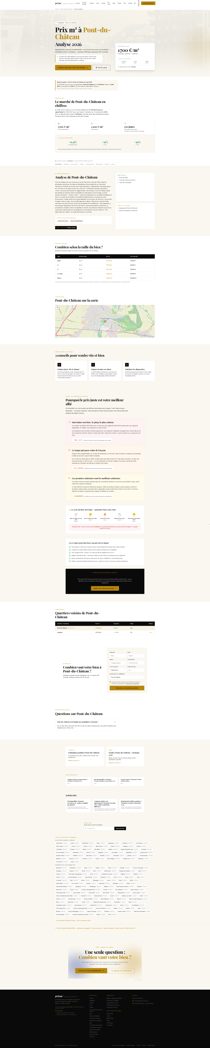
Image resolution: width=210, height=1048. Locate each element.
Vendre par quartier (94, 1018)
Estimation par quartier (95, 1020)
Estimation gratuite (119, 928)
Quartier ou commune (117, 674)
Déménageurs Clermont (113, 1005)
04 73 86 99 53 (139, 998)
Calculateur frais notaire (95, 1025)
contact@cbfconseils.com (141, 1001)
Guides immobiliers (94, 1016)
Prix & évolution (74, 164)
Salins (108, 1020)
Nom (128, 652)
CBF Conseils (69, 1007)
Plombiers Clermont (112, 1007)
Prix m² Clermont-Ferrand (66, 9)
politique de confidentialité (132, 683)
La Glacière (110, 1025)
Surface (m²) (131, 666)
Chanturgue (110, 1023)
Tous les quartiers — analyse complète (102, 928)
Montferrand (110, 1018)
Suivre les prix (120, 828)
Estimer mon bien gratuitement (90, 971)
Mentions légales (130, 1045)
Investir (103, 3)
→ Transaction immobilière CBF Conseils (65, 1012)
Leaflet (144, 336)
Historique (66, 164)
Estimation (92, 1000)
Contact (130, 3)
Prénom (112, 652)
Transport (107, 164)
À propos (91, 1036)
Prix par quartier (84, 3)
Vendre (92, 3)
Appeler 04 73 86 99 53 (122, 971)
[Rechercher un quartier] (134, 3)
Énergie (82, 164)
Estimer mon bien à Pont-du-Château (71, 67)
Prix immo (109, 3)
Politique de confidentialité (118, 1045)
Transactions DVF (90, 164)
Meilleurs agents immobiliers (114, 998)
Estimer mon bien (148, 3)
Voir (151, 632)
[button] (57, 307)
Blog (114, 3)
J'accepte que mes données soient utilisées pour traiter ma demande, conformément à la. (125, 682)
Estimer (113, 164)
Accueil (78, 3)
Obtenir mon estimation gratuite (104, 588)
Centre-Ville (110, 1013)
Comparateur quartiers (95, 1027)
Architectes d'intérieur (113, 1000)
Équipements (99, 164)
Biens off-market (93, 1034)
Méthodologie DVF (130, 928)
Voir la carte (102, 67)
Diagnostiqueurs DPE (112, 1003)
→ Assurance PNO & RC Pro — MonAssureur (65, 1014)
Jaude (108, 1016)
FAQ (125, 3)
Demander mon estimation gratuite (127, 688)
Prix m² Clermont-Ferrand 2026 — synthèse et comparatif (73, 928)
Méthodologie (93, 1032)
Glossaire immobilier (94, 1029)
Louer (97, 3)
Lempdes (59, 632)
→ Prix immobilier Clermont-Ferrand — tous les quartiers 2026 (72, 920)
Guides (119, 3)
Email (111, 659)
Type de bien (114, 666)
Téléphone (131, 659)
